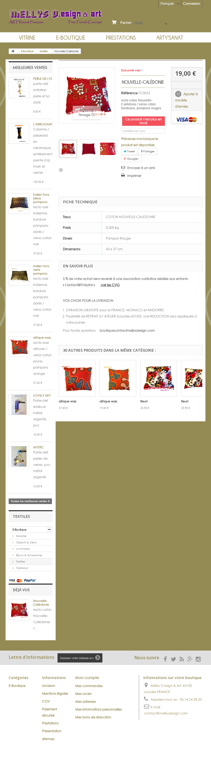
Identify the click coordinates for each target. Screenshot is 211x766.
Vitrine (27, 37)
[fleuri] (158, 378)
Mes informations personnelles (98, 709)
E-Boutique (19, 529)
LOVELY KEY (42, 395)
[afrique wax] (77, 378)
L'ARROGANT (42, 124)
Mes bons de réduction (93, 717)
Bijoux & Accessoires (28, 555)
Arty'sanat (169, 37)
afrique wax (42, 337)
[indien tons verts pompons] (19, 275)
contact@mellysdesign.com (166, 713)
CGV (46, 701)
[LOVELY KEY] (19, 404)
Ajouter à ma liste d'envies (186, 100)
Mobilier (21, 536)
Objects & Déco (26, 542)
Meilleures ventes (30, 67)
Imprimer (134, 175)
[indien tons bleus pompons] (19, 203)
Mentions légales (55, 693)
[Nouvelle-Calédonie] (68, 149)
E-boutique (70, 37)
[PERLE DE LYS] (19, 88)
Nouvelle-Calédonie (41, 603)
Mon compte (87, 677)
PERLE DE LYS (42, 78)
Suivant (61, 170)
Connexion (191, 3)
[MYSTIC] (19, 456)
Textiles (20, 561)
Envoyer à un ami (141, 168)
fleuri (144, 401)
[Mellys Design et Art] (55, 17)
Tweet (130, 151)
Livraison (48, 685)
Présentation (51, 731)
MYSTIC (38, 447)
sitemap (48, 739)
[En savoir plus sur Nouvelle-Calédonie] (19, 610)
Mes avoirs (83, 693)
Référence (129, 93)
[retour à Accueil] (13, 51)
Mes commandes (89, 686)
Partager (148, 151)
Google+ (132, 159)
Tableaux (21, 568)
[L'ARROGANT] (19, 133)
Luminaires (22, 549)
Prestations (121, 37)
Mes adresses (85, 701)
